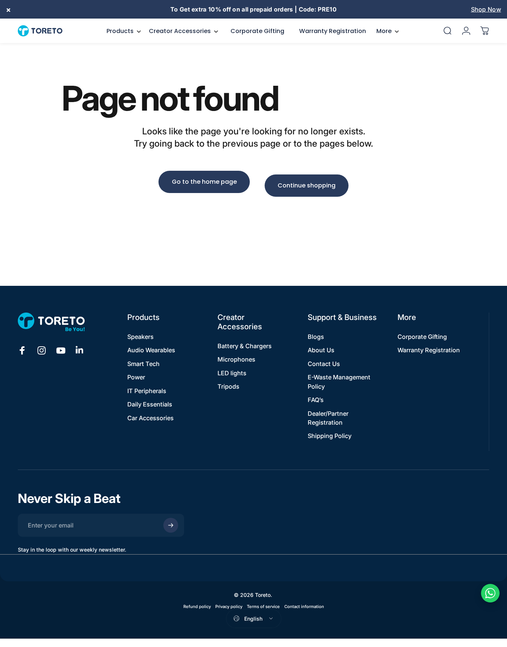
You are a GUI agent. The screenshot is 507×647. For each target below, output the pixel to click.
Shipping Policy (329, 435)
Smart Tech (143, 363)
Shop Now (486, 9)
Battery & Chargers (244, 346)
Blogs (316, 336)
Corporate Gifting (422, 336)
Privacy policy (228, 606)
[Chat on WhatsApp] (490, 593)
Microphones (236, 359)
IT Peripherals (146, 391)
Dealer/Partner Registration (328, 418)
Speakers (140, 336)
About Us (321, 350)
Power (136, 377)
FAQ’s (316, 399)
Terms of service (263, 606)
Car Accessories (150, 418)
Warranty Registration (429, 350)
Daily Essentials (149, 404)
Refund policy (197, 606)
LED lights (231, 373)
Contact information (304, 606)
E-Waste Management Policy (339, 381)
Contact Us (324, 363)
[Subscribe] (170, 525)
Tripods (228, 386)
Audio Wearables (151, 350)
